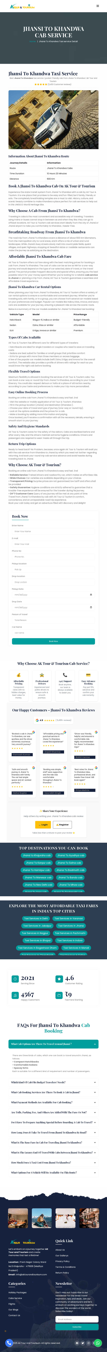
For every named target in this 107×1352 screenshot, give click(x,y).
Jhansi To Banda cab (70, 877)
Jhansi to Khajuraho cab (37, 855)
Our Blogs (13, 1309)
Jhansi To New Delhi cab (38, 884)
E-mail (15, 538)
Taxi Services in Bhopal (37, 940)
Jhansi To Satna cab (69, 862)
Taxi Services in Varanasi (69, 918)
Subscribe (77, 1327)
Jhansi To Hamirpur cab (36, 870)
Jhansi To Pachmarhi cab (68, 892)
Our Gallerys (61, 1255)
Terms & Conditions (65, 1267)
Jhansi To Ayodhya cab (70, 855)
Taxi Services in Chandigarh (38, 955)
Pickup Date (17, 589)
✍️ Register (62, 824)
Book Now (53, 641)
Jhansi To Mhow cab (70, 884)
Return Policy (62, 1272)
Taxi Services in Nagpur (35, 933)
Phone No (16, 550)
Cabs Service (15, 1298)
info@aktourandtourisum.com (31, 1274)
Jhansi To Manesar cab (38, 877)
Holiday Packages (17, 1292)
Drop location (18, 576)
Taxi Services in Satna (72, 955)
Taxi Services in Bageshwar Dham (37, 947)
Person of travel (19, 614)
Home (32, 41)
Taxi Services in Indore (69, 940)
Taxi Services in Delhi (36, 918)
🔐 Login (43, 824)
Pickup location (19, 563)
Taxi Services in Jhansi (71, 925)
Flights (11, 1303)
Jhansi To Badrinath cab (70, 870)
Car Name (17, 627)
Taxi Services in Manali (76, 947)
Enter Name (17, 525)
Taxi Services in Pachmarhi (70, 933)
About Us (60, 1249)
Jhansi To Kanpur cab (38, 862)
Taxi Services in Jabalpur (37, 925)
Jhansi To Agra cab (36, 892)
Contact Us (14, 1315)
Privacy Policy (62, 1261)
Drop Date (17, 601)
